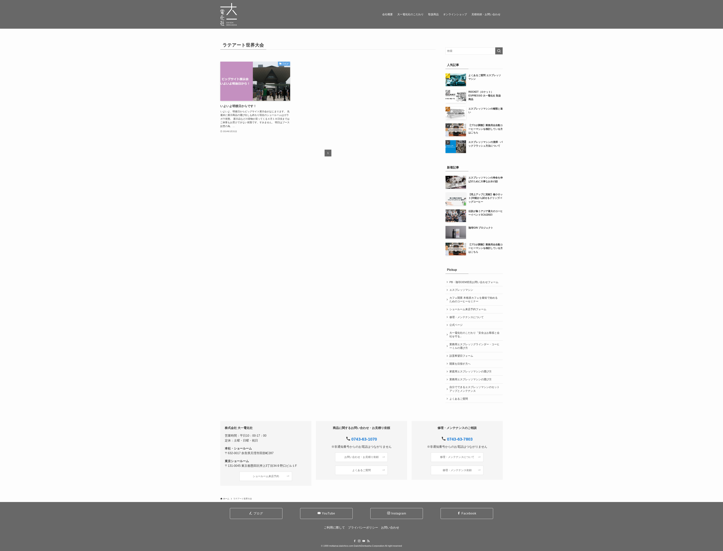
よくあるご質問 (458, 398)
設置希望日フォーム (461, 355)
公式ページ (456, 324)
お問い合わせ (390, 527)
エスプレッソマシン (461, 289)
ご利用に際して (334, 527)
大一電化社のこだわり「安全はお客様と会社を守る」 (474, 334)
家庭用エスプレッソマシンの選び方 (470, 371)
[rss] (368, 541)
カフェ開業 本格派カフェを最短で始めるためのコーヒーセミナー (473, 299)
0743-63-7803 (460, 439)
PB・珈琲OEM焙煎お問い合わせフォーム (473, 282)
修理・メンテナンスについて (466, 317)
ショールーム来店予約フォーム (467, 309)
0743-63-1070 (364, 439)
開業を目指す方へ (460, 363)
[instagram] (359, 541)
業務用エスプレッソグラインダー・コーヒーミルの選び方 (474, 346)
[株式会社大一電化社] (228, 14)
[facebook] (354, 541)
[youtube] (363, 541)
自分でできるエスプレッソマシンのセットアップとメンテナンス (474, 389)
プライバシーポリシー (363, 527)
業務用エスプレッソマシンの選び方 (470, 379)
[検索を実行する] (499, 50)
